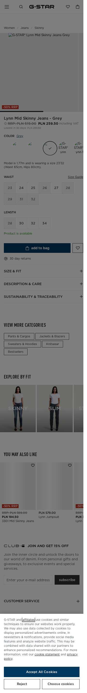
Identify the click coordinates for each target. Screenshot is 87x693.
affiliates (28, 619)
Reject (22, 684)
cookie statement (47, 654)
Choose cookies (61, 684)
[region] (41, 653)
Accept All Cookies (41, 672)
